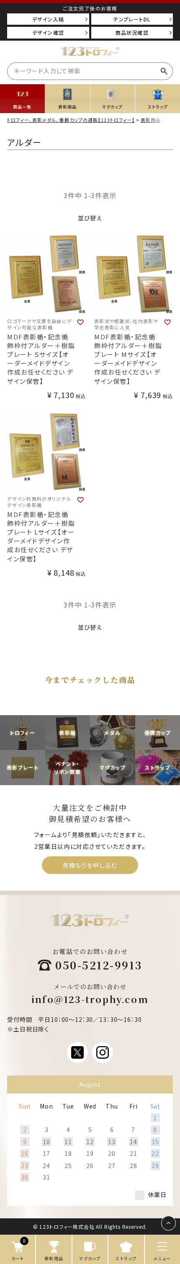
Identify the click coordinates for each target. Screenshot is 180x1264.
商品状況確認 (132, 32)
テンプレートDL (131, 19)
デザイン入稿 (48, 19)
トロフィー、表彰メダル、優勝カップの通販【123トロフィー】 (71, 119)
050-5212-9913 (98, 964)
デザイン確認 (48, 32)
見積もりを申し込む (90, 865)
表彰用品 (151, 119)
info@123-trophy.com (90, 999)
